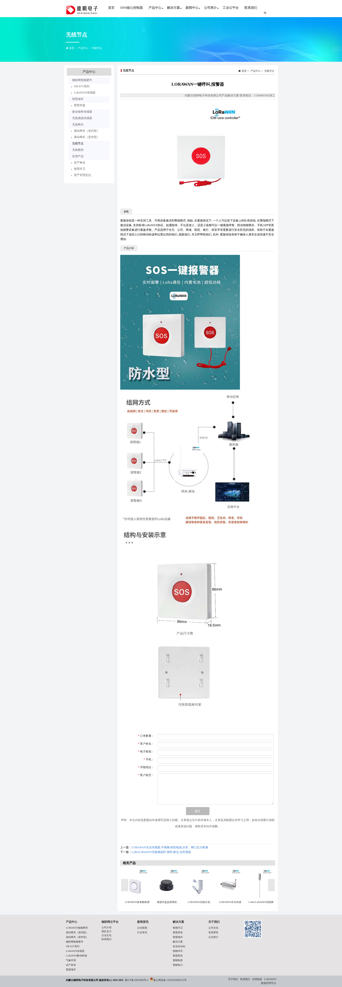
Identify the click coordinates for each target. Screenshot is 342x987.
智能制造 (178, 960)
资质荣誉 (213, 932)
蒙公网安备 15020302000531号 (169, 980)
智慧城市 (78, 98)
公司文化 (213, 927)
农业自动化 (179, 946)
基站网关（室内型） (87, 130)
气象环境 (71, 960)
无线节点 (97, 48)
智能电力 (178, 965)
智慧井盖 (79, 105)
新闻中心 (190, 9)
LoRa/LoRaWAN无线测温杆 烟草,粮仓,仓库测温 (161, 851)
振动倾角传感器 (82, 111)
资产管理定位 (82, 175)
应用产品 (78, 156)
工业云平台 (231, 7)
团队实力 (107, 931)
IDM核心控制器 (131, 7)
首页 (111, 7)
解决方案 (172, 9)
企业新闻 (142, 927)
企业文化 (107, 935)
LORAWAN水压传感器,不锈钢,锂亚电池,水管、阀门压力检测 (170, 847)
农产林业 (79, 162)
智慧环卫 (79, 168)
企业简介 (213, 937)
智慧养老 (178, 932)
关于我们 (233, 979)
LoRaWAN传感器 (84, 92)
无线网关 (78, 124)
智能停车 (178, 951)
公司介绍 (107, 927)
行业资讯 (142, 932)
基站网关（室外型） (87, 137)
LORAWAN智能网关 (77, 927)
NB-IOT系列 (81, 86)
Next (271, 885)
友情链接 (257, 979)
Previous (124, 885)
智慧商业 (178, 955)
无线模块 (78, 149)
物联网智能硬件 (82, 80)
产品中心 (153, 9)
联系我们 (250, 7)
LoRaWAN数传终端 (76, 955)
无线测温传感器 (82, 118)
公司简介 (209, 9)
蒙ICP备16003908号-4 (136, 980)
